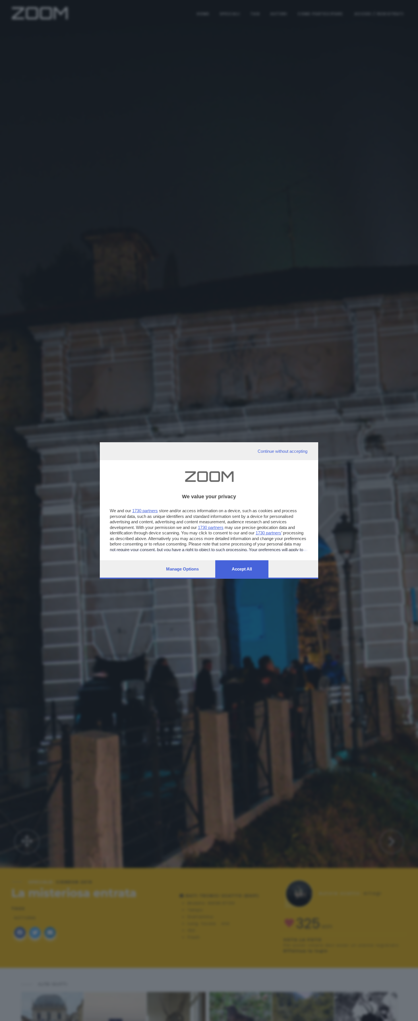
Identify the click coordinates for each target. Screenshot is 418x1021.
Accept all (242, 569)
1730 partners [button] (145, 510)
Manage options (182, 569)
